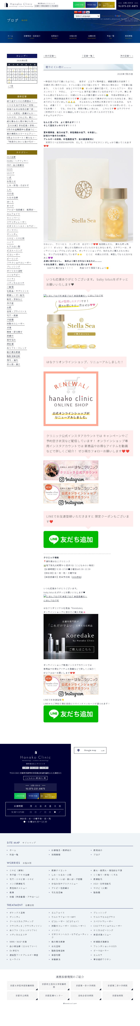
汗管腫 (10, 319)
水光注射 (56, 946)
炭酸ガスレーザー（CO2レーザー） (69, 925)
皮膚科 (10, 335)
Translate (127, 16)
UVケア (10, 173)
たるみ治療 (12, 197)
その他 (10, 193)
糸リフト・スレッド (17, 348)
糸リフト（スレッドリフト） (24, 930)
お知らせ (11, 181)
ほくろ (10, 201)
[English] (84, 12)
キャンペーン (13, 217)
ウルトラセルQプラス (104, 917)
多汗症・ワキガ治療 (19, 874)
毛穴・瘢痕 (12, 315)
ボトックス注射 (17, 912)
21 (26, 76)
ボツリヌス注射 (14, 270)
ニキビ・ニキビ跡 (16, 238)
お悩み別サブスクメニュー (65, 883)
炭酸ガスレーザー (16, 323)
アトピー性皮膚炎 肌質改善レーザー (25, 209)
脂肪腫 (97, 892)
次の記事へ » (126, 55)
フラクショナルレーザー (19, 262)
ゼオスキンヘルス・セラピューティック (26, 226)
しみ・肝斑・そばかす (18, 185)
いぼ (9, 177)
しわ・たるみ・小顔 (61, 874)
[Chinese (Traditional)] (80, 12)
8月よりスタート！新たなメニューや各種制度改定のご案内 (36, 137)
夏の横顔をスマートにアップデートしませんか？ (31, 133)
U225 (9, 169)
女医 (9, 307)
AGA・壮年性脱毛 (102, 883)
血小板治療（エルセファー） (24, 946)
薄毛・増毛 (12, 360)
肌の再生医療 (13, 352)
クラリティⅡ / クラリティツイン (26, 925)
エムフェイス (13, 213)
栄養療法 (56, 959)
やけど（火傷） (101, 888)
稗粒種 (10, 344)
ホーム (13, 850)
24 (9, 79)
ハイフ (10, 242)
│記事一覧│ (88, 55)
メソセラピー (13, 274)
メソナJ (11, 278)
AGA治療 (11, 157)
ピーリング (12, 258)
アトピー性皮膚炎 (60, 888)
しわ (9, 189)
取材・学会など (14, 299)
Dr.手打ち (14, 950)
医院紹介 (98, 850)
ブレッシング (13, 266)
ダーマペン (12, 230)
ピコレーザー (13, 254)
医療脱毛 (98, 879)
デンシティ (12, 234)
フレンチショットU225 (105, 946)
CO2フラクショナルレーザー (108, 925)
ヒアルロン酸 (13, 246)
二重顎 (10, 287)
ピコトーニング (14, 250)
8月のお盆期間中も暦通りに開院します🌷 (27, 129)
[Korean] (88, 12)
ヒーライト (15, 959)
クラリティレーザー (17, 222)
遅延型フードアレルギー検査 (24, 955)
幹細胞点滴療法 (101, 941)
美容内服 (56, 955)
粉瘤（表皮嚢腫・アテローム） (25, 896)
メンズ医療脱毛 (17, 883)
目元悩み (11, 339)
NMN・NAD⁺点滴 (18, 941)
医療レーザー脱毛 (16, 295)
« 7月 (10, 86)
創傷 (12, 892)
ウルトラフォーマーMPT (64, 917)
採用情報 (56, 854)
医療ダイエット (59, 870)
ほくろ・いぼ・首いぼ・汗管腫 (67, 879)
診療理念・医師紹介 (61, 850)
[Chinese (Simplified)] (76, 12)
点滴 (9, 327)
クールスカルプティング (22, 921)
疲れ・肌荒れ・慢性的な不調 (108, 870)
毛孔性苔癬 (57, 892)
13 (22, 73)
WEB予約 (76, 577)
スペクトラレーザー (103, 921)
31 (9, 82)
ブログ (97, 854)
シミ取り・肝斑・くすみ (106, 874)
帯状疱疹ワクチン (102, 959)
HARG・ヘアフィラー (17, 161)
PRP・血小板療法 (15, 165)
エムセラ (98, 955)
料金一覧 (14, 854)
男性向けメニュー (18, 888)
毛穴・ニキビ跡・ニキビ (22, 879)
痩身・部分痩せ (14, 331)
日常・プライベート (17, 311)
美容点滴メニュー (102, 934)
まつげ (10, 205)
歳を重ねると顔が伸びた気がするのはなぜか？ (30, 121)
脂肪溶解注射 (13, 356)
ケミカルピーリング (103, 930)
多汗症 (10, 303)
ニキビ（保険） (17, 870)
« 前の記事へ (50, 55)
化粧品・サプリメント (18, 291)
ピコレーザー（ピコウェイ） (66, 921)
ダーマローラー (101, 950)
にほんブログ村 (95, 295)
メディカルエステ (15, 283)
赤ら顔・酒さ (13, 364)
